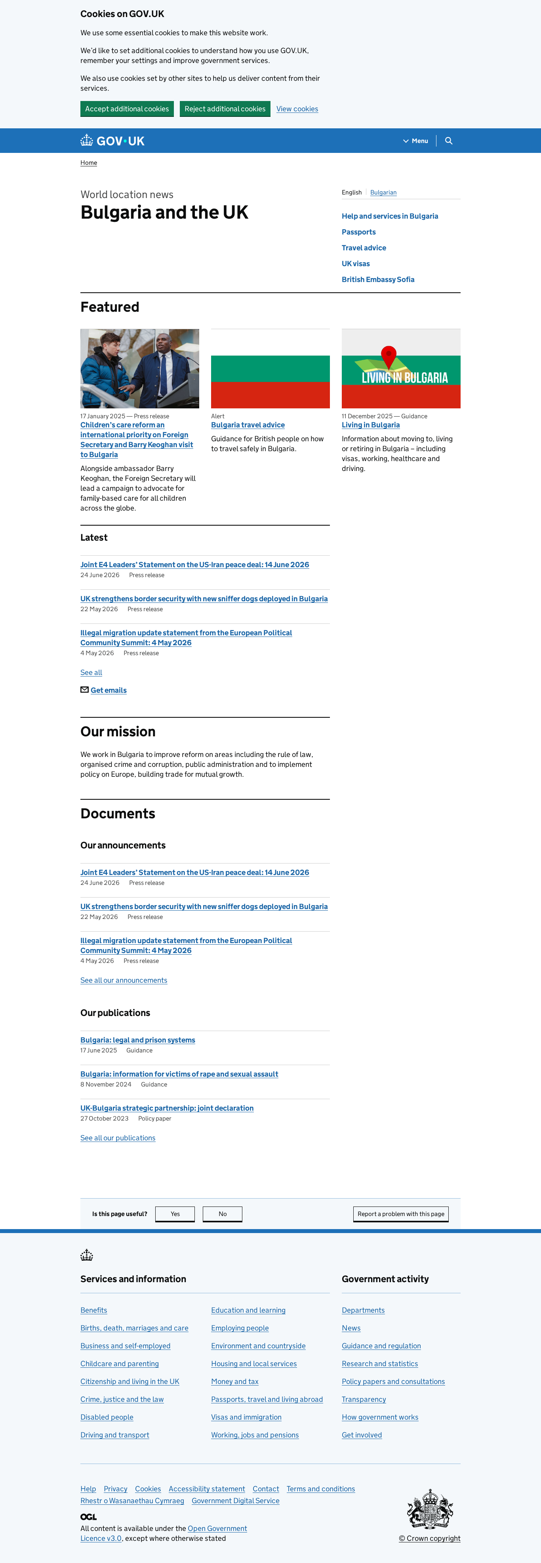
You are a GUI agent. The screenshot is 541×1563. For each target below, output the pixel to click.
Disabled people (106, 1417)
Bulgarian (383, 192)
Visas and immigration (246, 1417)
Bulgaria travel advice (248, 424)
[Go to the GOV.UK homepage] (112, 140)
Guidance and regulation (381, 1345)
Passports (359, 231)
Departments (363, 1310)
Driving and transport (114, 1434)
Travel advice (364, 247)
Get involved (362, 1434)
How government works (380, 1417)
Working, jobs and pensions (255, 1434)
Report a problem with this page (401, 1214)
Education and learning (248, 1310)
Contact (266, 1488)
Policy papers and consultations (393, 1381)
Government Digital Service (236, 1500)
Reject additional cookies (225, 108)
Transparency (364, 1399)
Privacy (116, 1488)
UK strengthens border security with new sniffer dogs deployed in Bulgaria (204, 598)
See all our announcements (124, 980)
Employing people (240, 1327)
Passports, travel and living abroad (267, 1399)
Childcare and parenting (119, 1363)
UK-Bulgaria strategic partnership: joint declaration (167, 1108)
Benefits (93, 1310)
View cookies (297, 108)
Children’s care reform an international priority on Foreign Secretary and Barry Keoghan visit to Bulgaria (136, 439)
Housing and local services (254, 1363)
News (351, 1327)
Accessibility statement (207, 1488)
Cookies (148, 1488)
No (230, 1214)
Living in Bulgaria (371, 424)
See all (91, 672)
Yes (183, 1214)
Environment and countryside (258, 1345)
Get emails (109, 690)
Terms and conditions (321, 1488)
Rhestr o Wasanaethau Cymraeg (132, 1500)
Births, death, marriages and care (134, 1327)
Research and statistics (380, 1363)
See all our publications (118, 1137)
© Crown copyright (430, 1538)
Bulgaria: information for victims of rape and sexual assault (179, 1074)
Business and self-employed (125, 1345)
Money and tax (235, 1381)
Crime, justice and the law (122, 1399)
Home (88, 162)
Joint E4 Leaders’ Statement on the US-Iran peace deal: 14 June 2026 (194, 564)
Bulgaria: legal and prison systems (137, 1040)
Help (88, 1488)
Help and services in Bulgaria (390, 216)
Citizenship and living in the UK (129, 1381)
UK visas (356, 263)
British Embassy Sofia (378, 279)
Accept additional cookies (127, 108)
